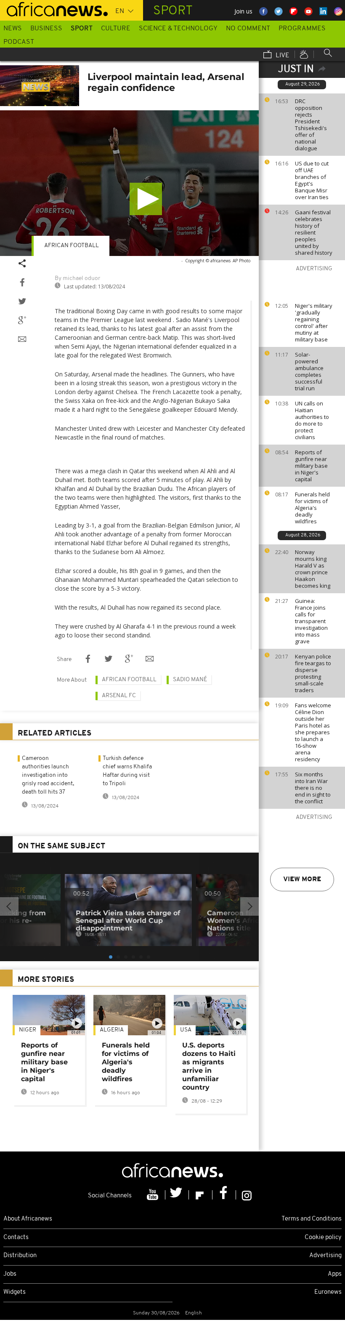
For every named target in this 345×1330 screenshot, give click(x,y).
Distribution (20, 1256)
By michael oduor (77, 278)
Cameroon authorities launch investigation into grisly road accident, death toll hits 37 (48, 775)
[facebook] (224, 1194)
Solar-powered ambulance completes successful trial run (309, 371)
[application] (129, 183)
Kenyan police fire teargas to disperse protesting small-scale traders (313, 673)
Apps (335, 1274)
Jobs (9, 1274)
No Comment (248, 28)
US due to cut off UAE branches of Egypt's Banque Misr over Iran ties (312, 180)
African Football (71, 246)
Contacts (16, 1237)
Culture (115, 28)
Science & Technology (178, 28)
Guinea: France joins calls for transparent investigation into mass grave (311, 621)
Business (46, 28)
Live (281, 55)
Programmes (302, 28)
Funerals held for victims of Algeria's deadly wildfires (312, 508)
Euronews (328, 1292)
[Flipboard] (200, 1194)
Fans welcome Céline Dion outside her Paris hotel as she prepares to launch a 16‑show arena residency (313, 732)
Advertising (325, 1256)
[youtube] (153, 1194)
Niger (27, 1030)
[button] (146, 199)
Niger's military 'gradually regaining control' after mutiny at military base (313, 322)
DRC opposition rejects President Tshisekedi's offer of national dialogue (311, 125)
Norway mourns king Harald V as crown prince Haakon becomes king (312, 569)
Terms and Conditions (311, 1219)
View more (302, 879)
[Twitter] (177, 1194)
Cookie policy (323, 1237)
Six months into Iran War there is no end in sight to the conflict (313, 788)
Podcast (18, 42)
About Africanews (27, 1219)
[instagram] (246, 1194)
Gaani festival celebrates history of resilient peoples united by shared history (313, 232)
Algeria (112, 1030)
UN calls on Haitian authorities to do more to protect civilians (312, 420)
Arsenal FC (119, 696)
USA (185, 1030)
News (12, 28)
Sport (82, 28)
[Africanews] (54, 8)
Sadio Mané (190, 680)
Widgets (14, 1292)
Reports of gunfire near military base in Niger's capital (311, 465)
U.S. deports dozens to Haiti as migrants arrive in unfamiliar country (209, 1066)
